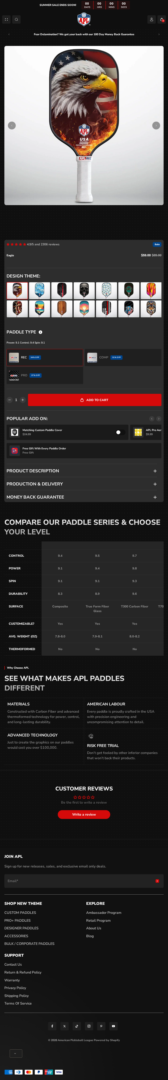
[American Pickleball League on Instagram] (89, 1026)
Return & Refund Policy (22, 972)
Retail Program (98, 920)
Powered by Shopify (107, 1040)
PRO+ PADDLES (17, 920)
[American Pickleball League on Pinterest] (101, 1026)
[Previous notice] (9, 34)
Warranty (12, 980)
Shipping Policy (16, 995)
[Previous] (12, 125)
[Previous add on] (151, 418)
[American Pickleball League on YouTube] (113, 1026)
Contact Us (13, 964)
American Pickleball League (75, 1040)
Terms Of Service (18, 1003)
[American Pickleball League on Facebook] (52, 1026)
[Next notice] (159, 34)
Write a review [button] (84, 814)
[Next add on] (158, 418)
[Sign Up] (157, 881)
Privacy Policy (15, 988)
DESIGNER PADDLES (21, 928)
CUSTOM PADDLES (20, 912)
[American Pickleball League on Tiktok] (77, 1026)
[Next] (156, 125)
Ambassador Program (103, 912)
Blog (90, 936)
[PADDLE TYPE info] (40, 332)
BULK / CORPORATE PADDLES (29, 943)
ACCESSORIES (16, 936)
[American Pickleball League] (84, 19)
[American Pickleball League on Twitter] (64, 1026)
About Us (93, 928)
